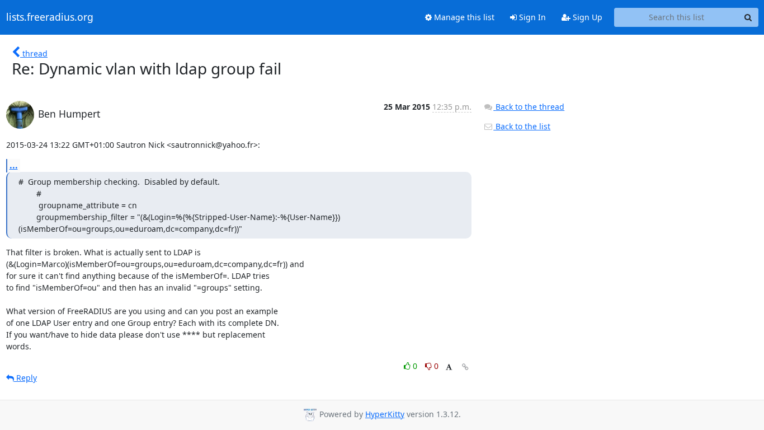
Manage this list (463, 17)
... (14, 165)
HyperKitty (384, 414)
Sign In (531, 17)
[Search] (748, 17)
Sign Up (586, 17)
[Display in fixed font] (448, 367)
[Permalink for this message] (465, 367)
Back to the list (521, 126)
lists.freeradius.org (49, 17)
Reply (25, 377)
